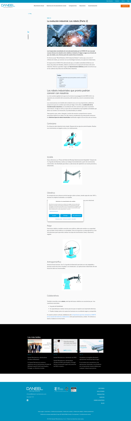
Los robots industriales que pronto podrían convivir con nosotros (72, 77)
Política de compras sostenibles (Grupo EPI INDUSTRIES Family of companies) (59, 414)
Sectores (117, 1)
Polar (60, 83)
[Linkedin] (27, 400)
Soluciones (82, 6)
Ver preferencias (77, 215)
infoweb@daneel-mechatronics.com (36, 394)
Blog (128, 1)
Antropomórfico (62, 85)
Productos (100, 394)
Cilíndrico (61, 82)
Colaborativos (62, 86)
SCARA (60, 80)
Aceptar (54, 215)
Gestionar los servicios (54, 211)
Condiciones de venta (85, 414)
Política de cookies (58, 218)
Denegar (65, 215)
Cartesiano (61, 79)
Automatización (92, 6)
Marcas (123, 1)
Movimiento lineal (39, 6)
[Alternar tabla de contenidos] (84, 75)
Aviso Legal (73, 218)
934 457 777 (30, 397)
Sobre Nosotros (109, 1)
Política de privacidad (67, 218)
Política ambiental (88, 411)
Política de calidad (78, 411)
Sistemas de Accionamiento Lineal (56, 6)
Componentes (73, 6)
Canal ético (47, 411)
